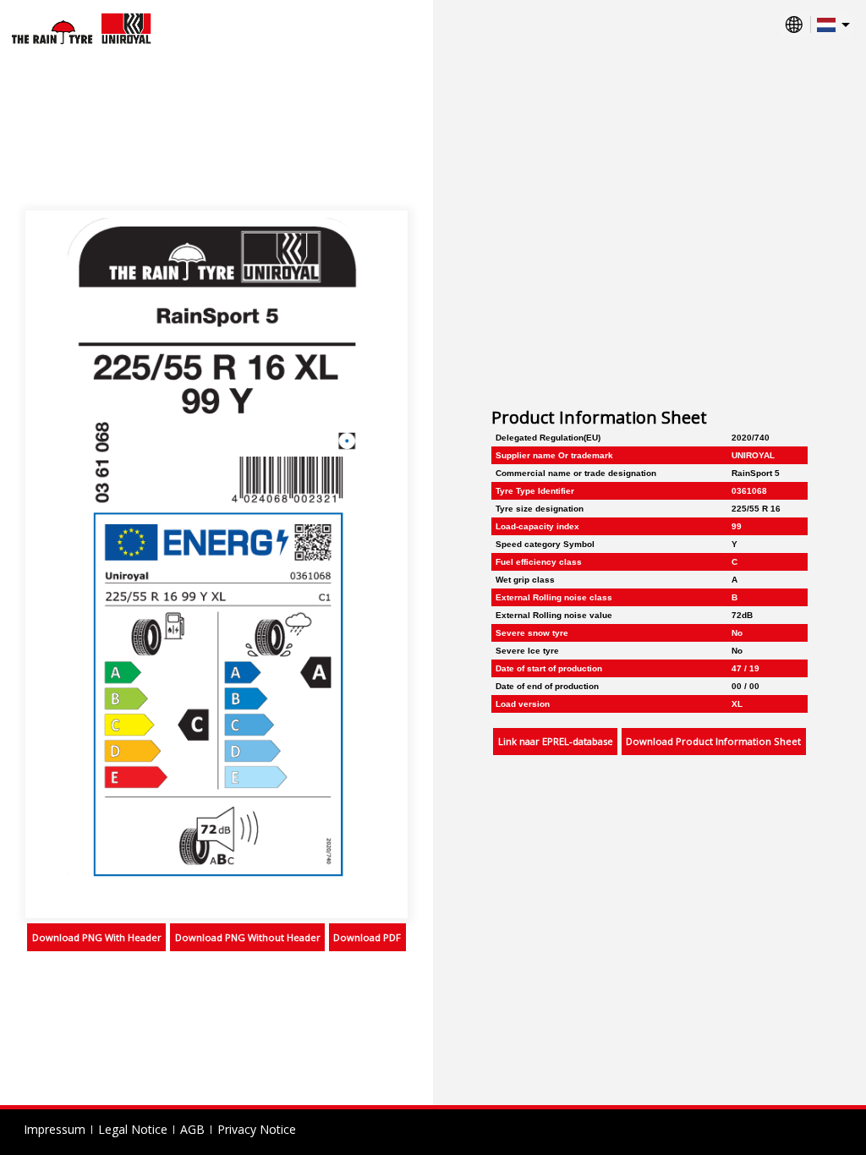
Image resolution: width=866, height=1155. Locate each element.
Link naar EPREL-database (555, 741)
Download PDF (367, 937)
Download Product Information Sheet (713, 741)
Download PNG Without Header (248, 937)
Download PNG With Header (97, 937)
